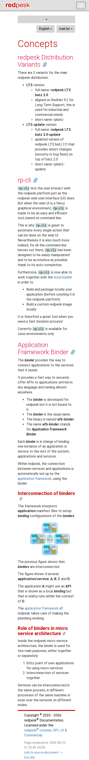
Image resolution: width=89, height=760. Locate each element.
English (44, 29)
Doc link (29, 757)
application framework (35, 479)
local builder (63, 277)
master (65, 29)
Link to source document (41, 752)
